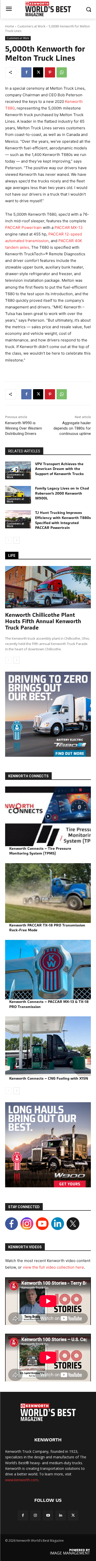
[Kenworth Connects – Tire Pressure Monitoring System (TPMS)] (48, 816)
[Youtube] (48, 1515)
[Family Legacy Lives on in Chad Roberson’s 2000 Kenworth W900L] (18, 495)
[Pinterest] (50, 72)
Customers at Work (31, 26)
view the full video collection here (53, 1267)
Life (9, 606)
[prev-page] (8, 540)
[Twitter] (73, 1515)
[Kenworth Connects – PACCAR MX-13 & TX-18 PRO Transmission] (48, 970)
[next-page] (16, 540)
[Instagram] (35, 1515)
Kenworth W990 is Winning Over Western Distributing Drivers (23, 428)
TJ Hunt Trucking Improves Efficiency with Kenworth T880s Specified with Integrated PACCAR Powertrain (63, 520)
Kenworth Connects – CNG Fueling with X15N (48, 1078)
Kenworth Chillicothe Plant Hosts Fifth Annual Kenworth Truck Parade (43, 621)
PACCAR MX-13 (69, 227)
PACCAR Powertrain (23, 227)
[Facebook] (26, 72)
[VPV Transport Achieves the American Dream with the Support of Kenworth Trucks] (18, 470)
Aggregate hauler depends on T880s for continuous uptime (72, 428)
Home (9, 26)
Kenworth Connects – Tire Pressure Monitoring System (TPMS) (40, 851)
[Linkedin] (61, 1515)
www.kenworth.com (21, 1479)
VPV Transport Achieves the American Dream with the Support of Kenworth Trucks (59, 469)
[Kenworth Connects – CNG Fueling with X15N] (48, 1046)
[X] (38, 72)
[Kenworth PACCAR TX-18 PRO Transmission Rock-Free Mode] (48, 893)
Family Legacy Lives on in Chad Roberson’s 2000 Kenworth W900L (62, 493)
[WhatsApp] (62, 72)
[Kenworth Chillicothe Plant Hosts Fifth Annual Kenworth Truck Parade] (48, 587)
